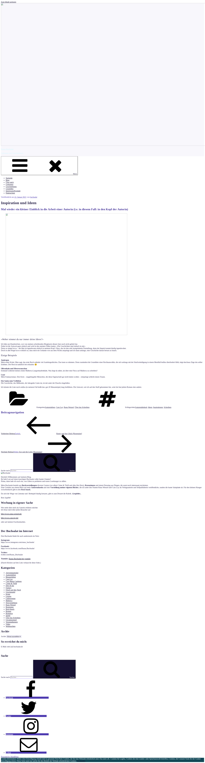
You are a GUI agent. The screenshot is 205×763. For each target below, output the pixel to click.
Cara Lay (59, 407)
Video (8, 624)
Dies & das (10, 586)
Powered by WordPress (10, 757)
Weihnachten (10, 626)
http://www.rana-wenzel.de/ (11, 514)
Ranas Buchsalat (7, 149)
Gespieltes (9, 189)
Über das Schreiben (82, 407)
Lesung (8, 596)
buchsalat (33, 197)
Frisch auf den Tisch (13, 590)
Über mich (10, 182)
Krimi (8, 594)
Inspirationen (158, 407)
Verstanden (81, 761)
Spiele (8, 616)
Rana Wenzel (69, 407)
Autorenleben (50, 407)
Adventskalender (12, 573)
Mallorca (9, 601)
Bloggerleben (11, 577)
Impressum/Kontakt (13, 191)
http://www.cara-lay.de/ (9, 518)
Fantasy (9, 588)
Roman (8, 611)
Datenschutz (10, 193)
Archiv (3, 636)
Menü (75, 174)
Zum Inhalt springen (8, 2)
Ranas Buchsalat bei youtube (19, 559)
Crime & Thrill (11, 584)
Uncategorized (11, 620)
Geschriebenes (11, 187)
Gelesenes (9, 184)
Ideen (150, 407)
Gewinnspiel (10, 592)
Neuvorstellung (11, 603)
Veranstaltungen (12, 622)
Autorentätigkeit (141, 407)
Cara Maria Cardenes (14, 581)
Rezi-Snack (10, 609)
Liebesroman (10, 598)
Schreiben (167, 407)
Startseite (9, 178)
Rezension (10, 607)
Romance (9, 613)
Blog (7, 180)
